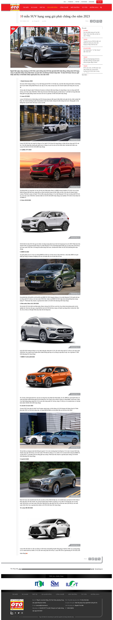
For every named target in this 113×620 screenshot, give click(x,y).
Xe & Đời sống (52, 7)
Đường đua (94, 7)
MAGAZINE (91, 1)
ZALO (65, 1)
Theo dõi (99, 1)
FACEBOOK (70, 1)
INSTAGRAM (84, 1)
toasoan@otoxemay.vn (42, 605)
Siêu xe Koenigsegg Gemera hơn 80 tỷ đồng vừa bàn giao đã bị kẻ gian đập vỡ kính (91, 60)
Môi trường (75, 7)
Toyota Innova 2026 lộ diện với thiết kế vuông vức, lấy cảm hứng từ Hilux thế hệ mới (92, 42)
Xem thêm (84, 74)
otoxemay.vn (99, 569)
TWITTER (77, 1)
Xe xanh (34, 7)
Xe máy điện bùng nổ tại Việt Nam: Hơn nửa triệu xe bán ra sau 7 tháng (91, 34)
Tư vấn (84, 7)
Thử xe (42, 7)
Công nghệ (64, 7)
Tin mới (26, 7)
